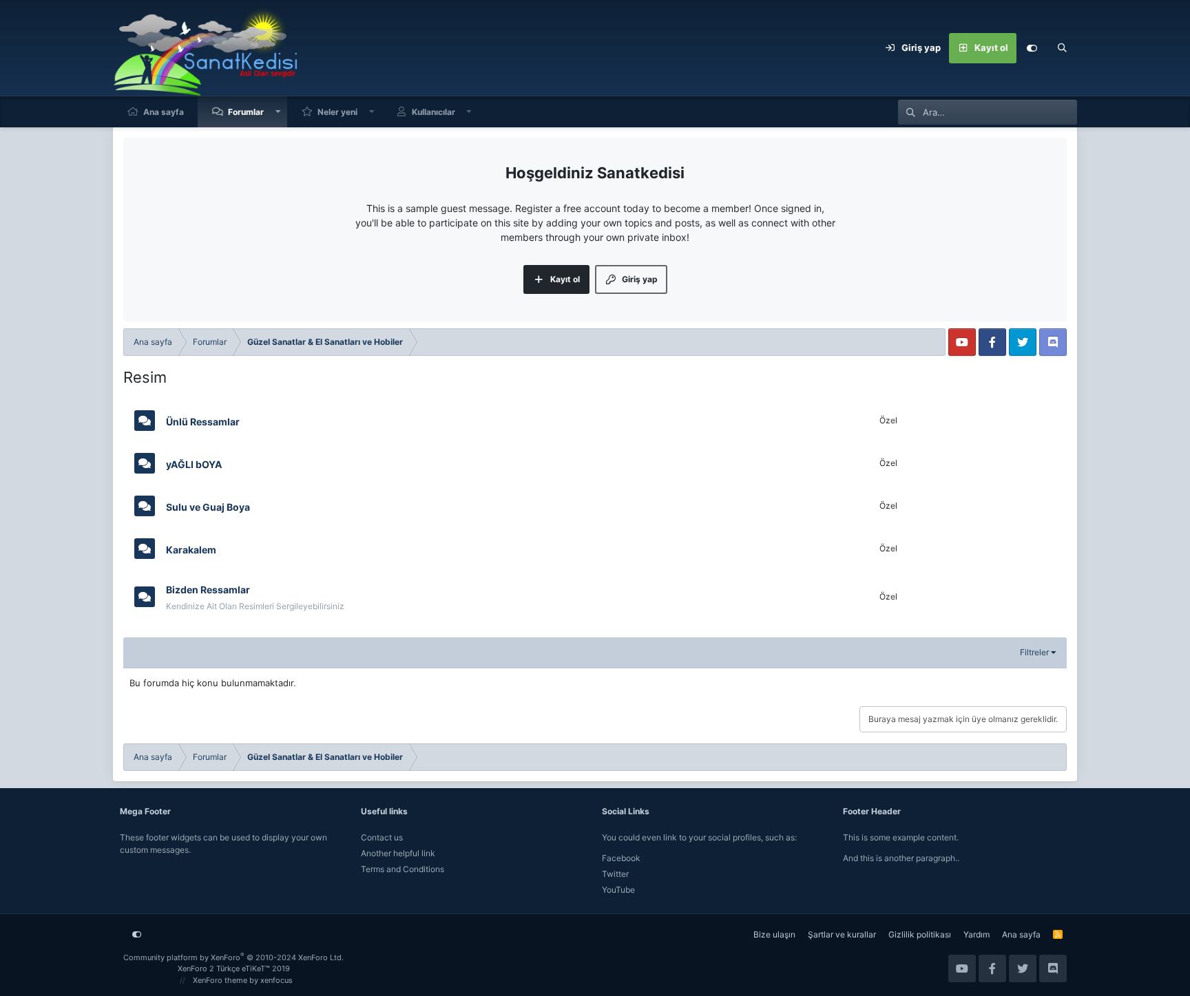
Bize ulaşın (774, 934)
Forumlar (246, 112)
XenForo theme (220, 980)
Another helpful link (398, 853)
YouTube (618, 889)
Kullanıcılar (433, 112)
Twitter (615, 874)
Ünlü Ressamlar (203, 421)
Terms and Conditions (402, 869)
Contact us (382, 837)
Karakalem (191, 549)
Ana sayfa (163, 112)
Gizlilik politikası (919, 934)
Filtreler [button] (1034, 652)
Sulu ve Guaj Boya (208, 506)
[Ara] (1062, 48)
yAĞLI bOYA (194, 463)
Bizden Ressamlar (208, 589)
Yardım (976, 934)
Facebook (621, 858)
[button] (278, 111)
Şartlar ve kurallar (842, 934)
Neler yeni (337, 112)
